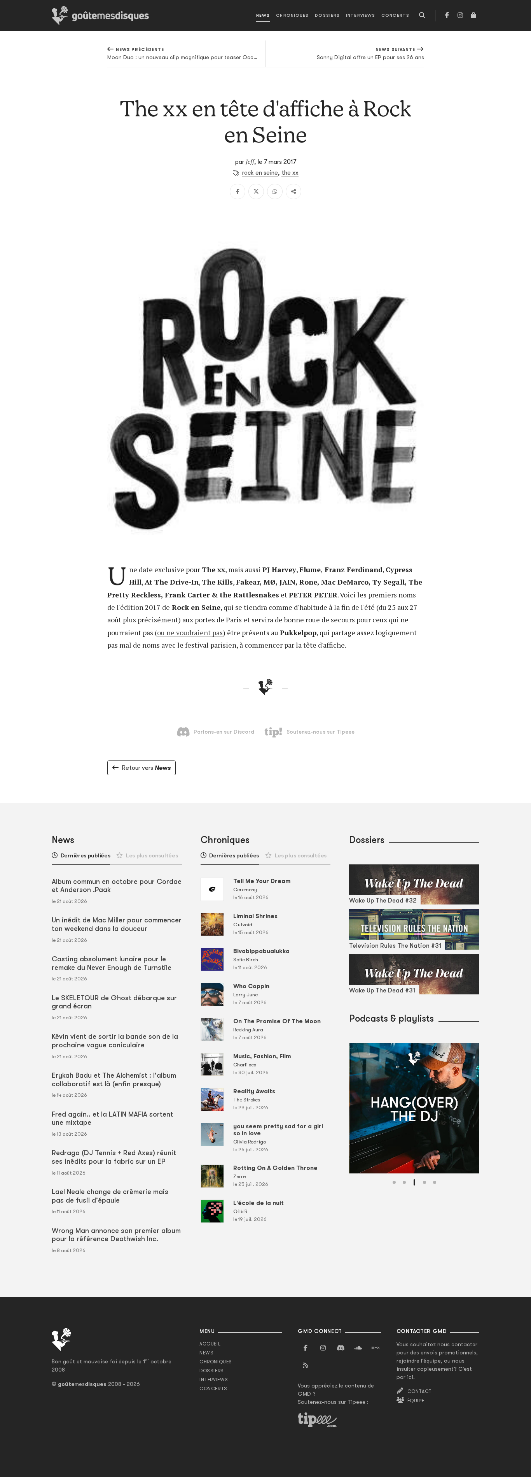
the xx (290, 172)
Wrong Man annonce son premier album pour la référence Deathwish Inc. (116, 1235)
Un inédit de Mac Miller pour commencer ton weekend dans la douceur (117, 924)
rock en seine (260, 172)
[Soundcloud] (358, 1348)
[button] (394, 1182)
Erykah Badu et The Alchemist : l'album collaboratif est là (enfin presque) (114, 1079)
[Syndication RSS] (305, 1365)
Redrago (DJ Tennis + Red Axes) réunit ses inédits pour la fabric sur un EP (114, 1157)
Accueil (209, 1344)
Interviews (360, 15)
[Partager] (293, 191)
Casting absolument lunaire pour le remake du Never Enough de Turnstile (111, 963)
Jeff (250, 161)
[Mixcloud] (375, 1348)
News (263, 15)
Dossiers (327, 15)
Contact (419, 1391)
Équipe (415, 1400)
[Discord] (340, 1348)
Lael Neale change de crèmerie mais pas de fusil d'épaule (110, 1196)
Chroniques (292, 15)
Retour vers (146, 767)
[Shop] (473, 15)
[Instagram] (460, 15)
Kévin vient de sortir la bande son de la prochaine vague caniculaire (115, 1041)
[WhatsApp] (275, 191)
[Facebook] (447, 15)
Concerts (395, 15)
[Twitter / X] (256, 191)
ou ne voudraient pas (190, 632)
